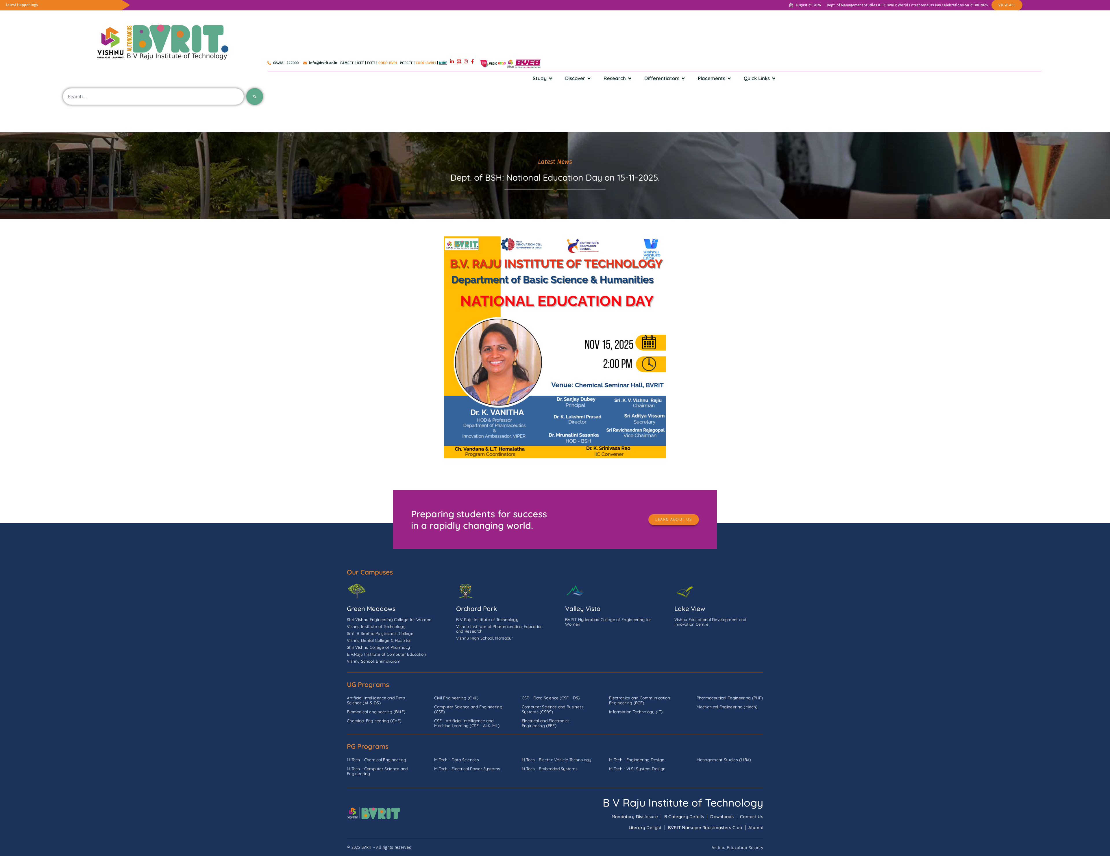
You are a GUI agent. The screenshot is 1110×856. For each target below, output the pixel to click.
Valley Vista (583, 609)
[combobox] (153, 96)
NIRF (443, 63)
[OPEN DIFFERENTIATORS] (683, 78)
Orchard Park (476, 609)
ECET (371, 63)
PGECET (406, 63)
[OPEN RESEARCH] (629, 78)
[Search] (254, 96)
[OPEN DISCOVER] (589, 78)
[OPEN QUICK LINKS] (773, 78)
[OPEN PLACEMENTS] (729, 78)
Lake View (689, 609)
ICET (360, 63)
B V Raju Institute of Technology (683, 802)
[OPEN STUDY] (550, 78)
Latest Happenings (22, 5)
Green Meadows (371, 609)
